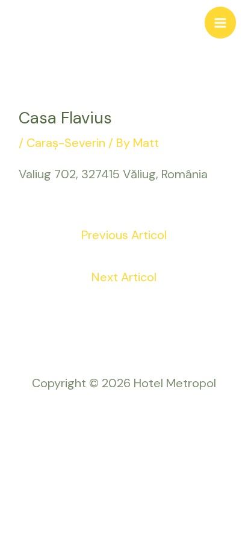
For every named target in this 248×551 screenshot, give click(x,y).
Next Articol (124, 277)
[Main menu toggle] (220, 22)
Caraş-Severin (65, 143)
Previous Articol (124, 235)
